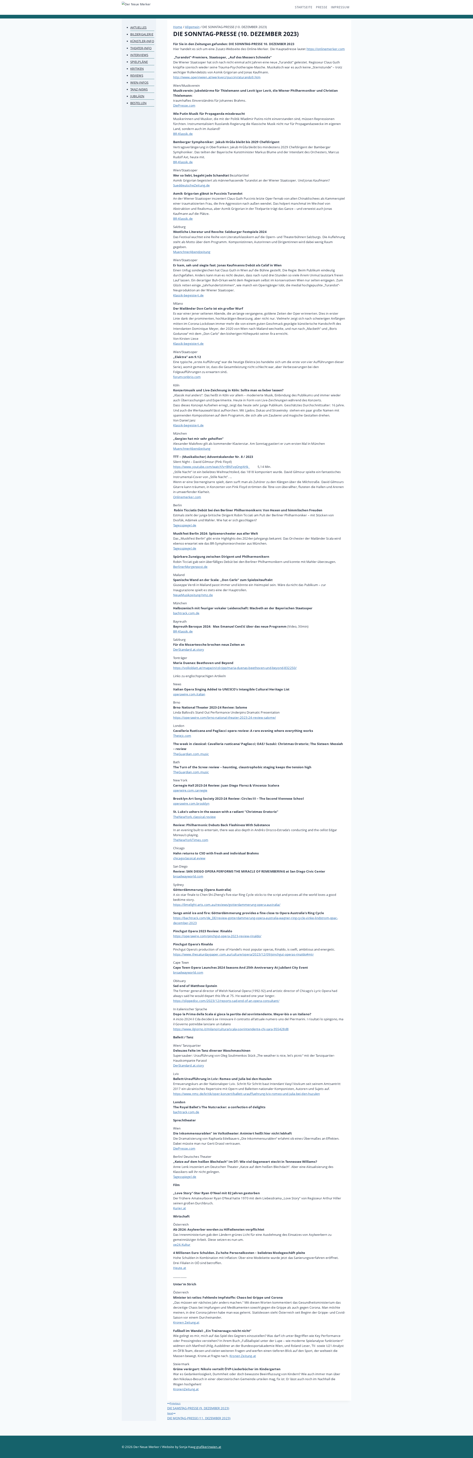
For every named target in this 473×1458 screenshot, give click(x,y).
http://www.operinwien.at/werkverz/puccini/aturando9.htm (217, 77)
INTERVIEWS (139, 55)
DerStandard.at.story (188, 649)
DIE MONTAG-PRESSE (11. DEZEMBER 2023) (198, 1416)
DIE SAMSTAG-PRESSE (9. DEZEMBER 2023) (198, 1406)
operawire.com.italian (189, 694)
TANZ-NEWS (139, 89)
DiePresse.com (184, 105)
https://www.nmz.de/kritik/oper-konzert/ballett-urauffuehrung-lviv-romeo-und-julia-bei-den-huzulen (246, 1094)
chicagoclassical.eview (189, 858)
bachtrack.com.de (186, 613)
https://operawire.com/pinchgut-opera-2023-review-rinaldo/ (217, 936)
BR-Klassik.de (183, 134)
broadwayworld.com (188, 876)
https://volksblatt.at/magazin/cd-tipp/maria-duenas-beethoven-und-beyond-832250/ (235, 668)
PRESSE (321, 7)
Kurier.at (179, 1208)
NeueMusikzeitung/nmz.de (193, 595)
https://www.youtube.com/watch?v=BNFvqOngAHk (211, 467)
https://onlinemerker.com (326, 49)
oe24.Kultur (181, 1244)
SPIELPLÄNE (139, 62)
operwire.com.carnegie (190, 790)
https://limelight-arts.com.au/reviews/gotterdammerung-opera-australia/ (226, 904)
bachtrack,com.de (186, 1112)
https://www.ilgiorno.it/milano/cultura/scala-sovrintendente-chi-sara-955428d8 (231, 1029)
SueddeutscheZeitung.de (191, 185)
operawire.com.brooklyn (191, 803)
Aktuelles (138, 27)
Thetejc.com (182, 736)
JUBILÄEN (137, 96)
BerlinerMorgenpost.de (190, 567)
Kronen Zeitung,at (186, 1322)
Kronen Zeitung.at (242, 1356)
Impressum (340, 7)
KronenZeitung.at (186, 1389)
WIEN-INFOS (139, 82)
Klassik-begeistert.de (188, 295)
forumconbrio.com (187, 377)
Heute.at (179, 1268)
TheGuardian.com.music (191, 754)
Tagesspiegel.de (184, 525)
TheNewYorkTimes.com (190, 840)
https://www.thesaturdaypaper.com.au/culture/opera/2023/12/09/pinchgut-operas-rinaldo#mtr (243, 954)
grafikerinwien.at (208, 1447)
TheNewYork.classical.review (194, 817)
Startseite (303, 7)
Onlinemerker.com (187, 497)
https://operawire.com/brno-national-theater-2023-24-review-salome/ (224, 717)
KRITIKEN (137, 69)
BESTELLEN (138, 103)
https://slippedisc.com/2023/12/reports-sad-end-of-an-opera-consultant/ (226, 1001)
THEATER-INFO (141, 48)
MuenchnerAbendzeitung (191, 252)
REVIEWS (136, 75)
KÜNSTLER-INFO (142, 41)
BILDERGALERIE (141, 34)
